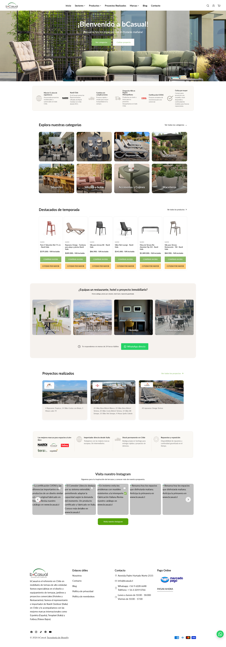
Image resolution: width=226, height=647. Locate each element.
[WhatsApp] (220, 634)
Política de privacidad (82, 591)
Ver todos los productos (176, 210)
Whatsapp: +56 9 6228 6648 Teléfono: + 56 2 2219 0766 (132, 588)
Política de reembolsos (83, 596)
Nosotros (77, 575)
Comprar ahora (50, 259)
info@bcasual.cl (125, 580)
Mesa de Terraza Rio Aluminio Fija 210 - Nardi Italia (149, 247)
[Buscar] (208, 5)
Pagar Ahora (165, 589)
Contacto (77, 580)
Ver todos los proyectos (171, 373)
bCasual (42, 637)
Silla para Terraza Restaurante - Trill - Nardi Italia (174, 247)
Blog (74, 586)
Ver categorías (101, 42)
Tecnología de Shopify (58, 637)
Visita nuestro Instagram (113, 521)
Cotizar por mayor (50, 266)
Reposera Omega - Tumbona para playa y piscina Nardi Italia (75, 247)
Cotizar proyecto (124, 42)
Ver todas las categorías (174, 125)
